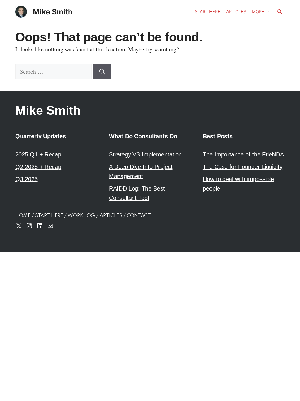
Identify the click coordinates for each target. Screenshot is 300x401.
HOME (22, 215)
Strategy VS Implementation (145, 154)
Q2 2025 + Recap (38, 167)
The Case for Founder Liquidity (242, 167)
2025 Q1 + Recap (38, 154)
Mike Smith (53, 11)
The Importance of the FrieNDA (243, 154)
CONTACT (139, 215)
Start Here (207, 11)
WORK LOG (81, 215)
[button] (280, 12)
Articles (236, 11)
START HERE (49, 215)
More (258, 11)
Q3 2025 (26, 179)
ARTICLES (111, 215)
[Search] (102, 71)
